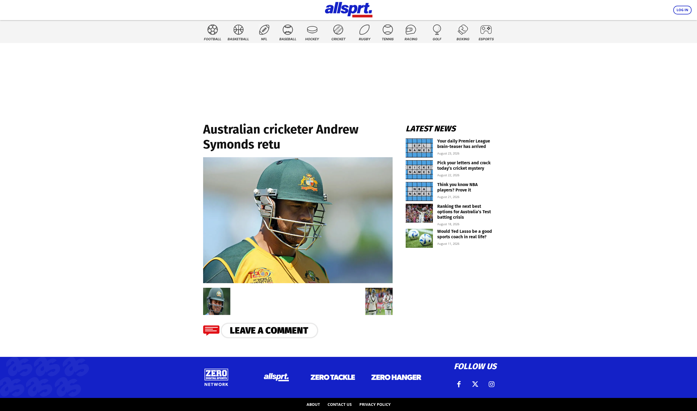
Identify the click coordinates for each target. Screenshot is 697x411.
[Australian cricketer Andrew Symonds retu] (298, 281)
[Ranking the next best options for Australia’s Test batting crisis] (419, 213)
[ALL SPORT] (348, 8)
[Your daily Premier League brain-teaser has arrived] (419, 147)
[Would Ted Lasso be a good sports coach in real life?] (419, 238)
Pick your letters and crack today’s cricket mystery (464, 165)
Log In (682, 10)
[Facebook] (459, 384)
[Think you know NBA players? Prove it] (419, 191)
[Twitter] (475, 384)
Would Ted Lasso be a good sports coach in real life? (464, 234)
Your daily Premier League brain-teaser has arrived (463, 143)
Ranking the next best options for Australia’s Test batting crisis (464, 212)
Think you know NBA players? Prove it (457, 187)
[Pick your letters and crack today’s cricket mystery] (419, 169)
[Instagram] (491, 384)
